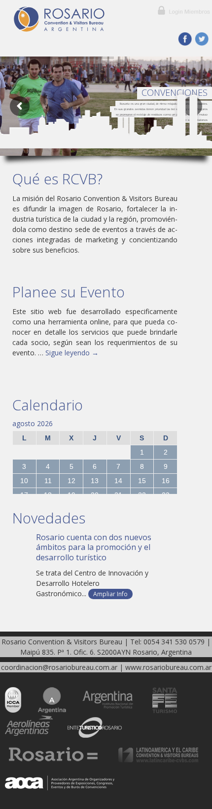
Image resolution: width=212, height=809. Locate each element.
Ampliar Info (110, 594)
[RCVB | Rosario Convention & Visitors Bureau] (74, 19)
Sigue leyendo (72, 352)
